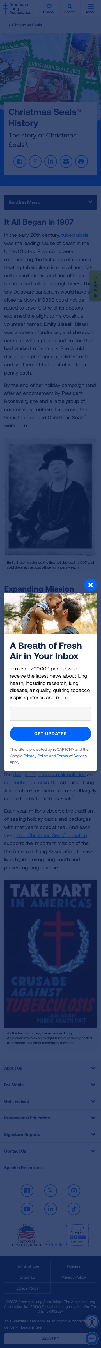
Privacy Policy (36, 755)
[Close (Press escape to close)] (50, 586)
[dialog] (50, 674)
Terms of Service (72, 755)
